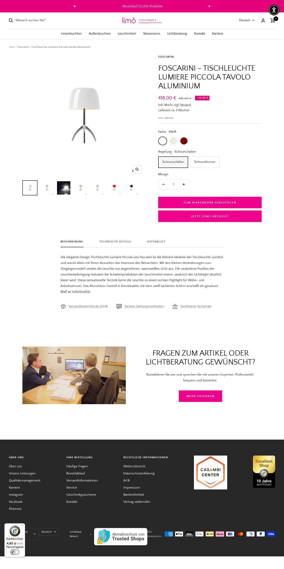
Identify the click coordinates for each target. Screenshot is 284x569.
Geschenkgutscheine (81, 495)
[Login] (263, 20)
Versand (185, 105)
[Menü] (22, 526)
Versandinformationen (82, 480)
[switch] (14, 552)
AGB (126, 480)
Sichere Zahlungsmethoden (144, 306)
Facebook (15, 502)
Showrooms (151, 33)
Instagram (16, 495)
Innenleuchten (71, 33)
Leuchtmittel (127, 33)
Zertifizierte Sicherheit (195, 306)
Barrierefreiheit (133, 495)
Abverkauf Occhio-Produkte (142, 6)
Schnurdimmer (204, 162)
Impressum (131, 487)
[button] (274, 10)
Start (12, 47)
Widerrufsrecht (134, 466)
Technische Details (115, 241)
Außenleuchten (100, 33)
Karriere (217, 33)
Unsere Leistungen (22, 473)
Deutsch (244, 20)
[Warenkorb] (272, 20)
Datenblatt (156, 241)
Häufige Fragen (77, 466)
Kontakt (199, 33)
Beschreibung (72, 241)
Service (71, 487)
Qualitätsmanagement (24, 480)
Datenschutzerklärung (139, 473)
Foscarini (166, 56)
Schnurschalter (173, 162)
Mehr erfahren (200, 396)
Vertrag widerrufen (136, 502)
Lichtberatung (177, 33)
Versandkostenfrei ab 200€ (88, 306)
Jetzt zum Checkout (210, 216)
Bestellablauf (75, 473)
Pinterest (15, 509)
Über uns (15, 466)
